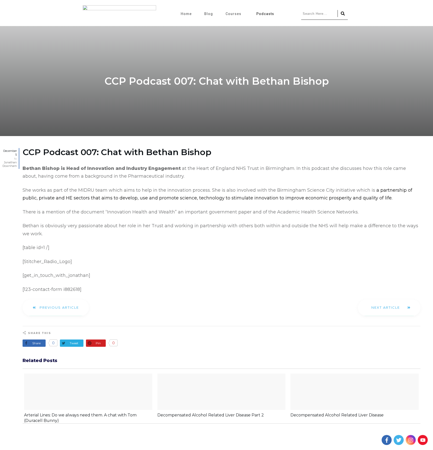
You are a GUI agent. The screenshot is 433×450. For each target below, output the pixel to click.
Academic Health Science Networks (317, 212)
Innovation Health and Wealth (141, 212)
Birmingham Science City (306, 190)
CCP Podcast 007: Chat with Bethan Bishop (117, 152)
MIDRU (86, 190)
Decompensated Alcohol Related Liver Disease (337, 415)
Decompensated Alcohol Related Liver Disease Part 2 (210, 415)
